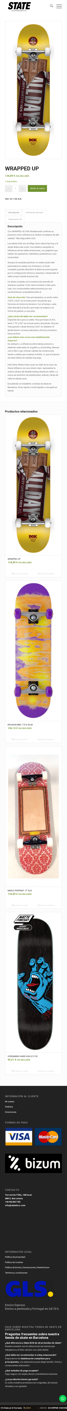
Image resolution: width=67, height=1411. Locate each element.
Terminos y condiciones (16, 1273)
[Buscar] (50, 6)
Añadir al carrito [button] (21, 574)
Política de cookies (14, 1262)
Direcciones (10, 1112)
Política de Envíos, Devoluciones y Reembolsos (27, 1267)
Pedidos (9, 1107)
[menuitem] (50, 6)
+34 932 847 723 (12, 1202)
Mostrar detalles (46, 574)
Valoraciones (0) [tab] (15, 219)
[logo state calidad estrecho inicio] (28, 6)
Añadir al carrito (37, 188)
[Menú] (57, 6)
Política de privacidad (15, 1257)
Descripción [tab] (13, 212)
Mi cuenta (9, 1101)
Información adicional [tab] (34, 212)
